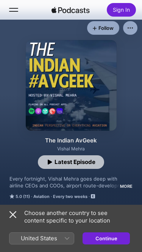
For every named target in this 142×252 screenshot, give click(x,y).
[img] (70, 10)
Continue (106, 238)
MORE (126, 186)
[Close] (12, 214)
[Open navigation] (13, 10)
